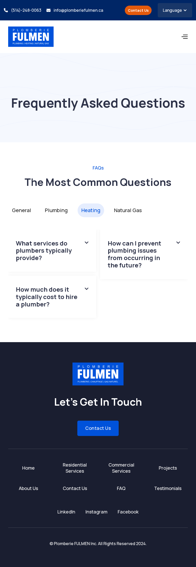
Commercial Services (121, 468)
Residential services (75, 468)
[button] (175, 10)
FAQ (121, 488)
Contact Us (75, 488)
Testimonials (167, 488)
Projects (168, 468)
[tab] (21, 210)
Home (28, 468)
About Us (28, 488)
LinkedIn (66, 512)
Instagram (96, 512)
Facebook (128, 512)
